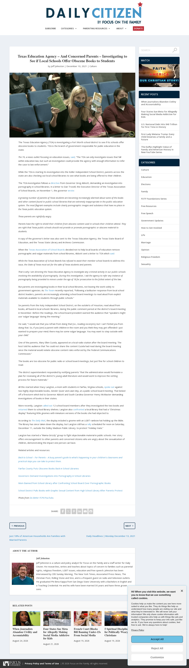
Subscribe (50, 28)
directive (55, 183)
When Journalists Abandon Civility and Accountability (158, 103)
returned (22, 409)
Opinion (145, 249)
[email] (85, 511)
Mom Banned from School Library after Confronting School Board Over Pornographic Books (64, 483)
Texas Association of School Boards (47, 249)
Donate (138, 28)
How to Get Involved (151, 227)
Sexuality (146, 264)
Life (143, 235)
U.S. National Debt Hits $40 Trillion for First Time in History (159, 125)
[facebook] (62, 511)
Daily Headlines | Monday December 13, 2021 (110, 535)
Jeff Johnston (43, 558)
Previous (19, 525)
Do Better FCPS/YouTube (41, 497)
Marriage (146, 242)
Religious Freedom (150, 257)
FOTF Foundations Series (154, 198)
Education (146, 177)
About (120, 28)
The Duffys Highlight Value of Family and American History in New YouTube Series (157, 149)
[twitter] (68, 511)
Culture (93, 66)
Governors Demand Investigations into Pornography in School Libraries (54, 475)
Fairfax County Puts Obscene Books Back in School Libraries (48, 468)
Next (128, 525)
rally (89, 424)
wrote (71, 190)
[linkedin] (79, 511)
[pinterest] (74, 511)
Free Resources (148, 206)
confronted (78, 409)
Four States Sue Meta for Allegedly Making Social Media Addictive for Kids (159, 114)
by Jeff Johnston (56, 66)
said (73, 157)
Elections (145, 184)
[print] (90, 511)
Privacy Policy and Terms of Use (42, 663)
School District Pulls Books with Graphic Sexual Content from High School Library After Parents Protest (70, 490)
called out (47, 405)
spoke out (109, 386)
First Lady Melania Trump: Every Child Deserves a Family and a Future (157, 137)
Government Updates (152, 220)
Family (144, 191)
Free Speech (147, 213)
